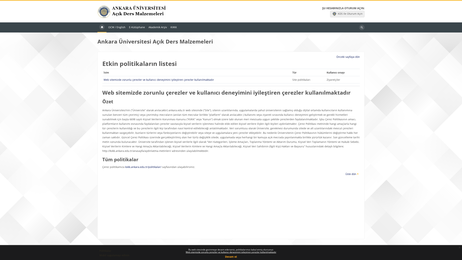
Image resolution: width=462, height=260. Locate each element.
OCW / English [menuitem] (116, 27)
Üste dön (351, 174)
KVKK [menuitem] (174, 27)
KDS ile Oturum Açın (350, 13)
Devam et (231, 256)
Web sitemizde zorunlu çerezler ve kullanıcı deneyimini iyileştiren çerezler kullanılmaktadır (231, 252)
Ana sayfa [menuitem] (101, 27)
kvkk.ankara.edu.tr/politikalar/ (143, 167)
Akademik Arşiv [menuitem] (158, 27)
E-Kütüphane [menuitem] (137, 27)
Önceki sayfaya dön (348, 56)
